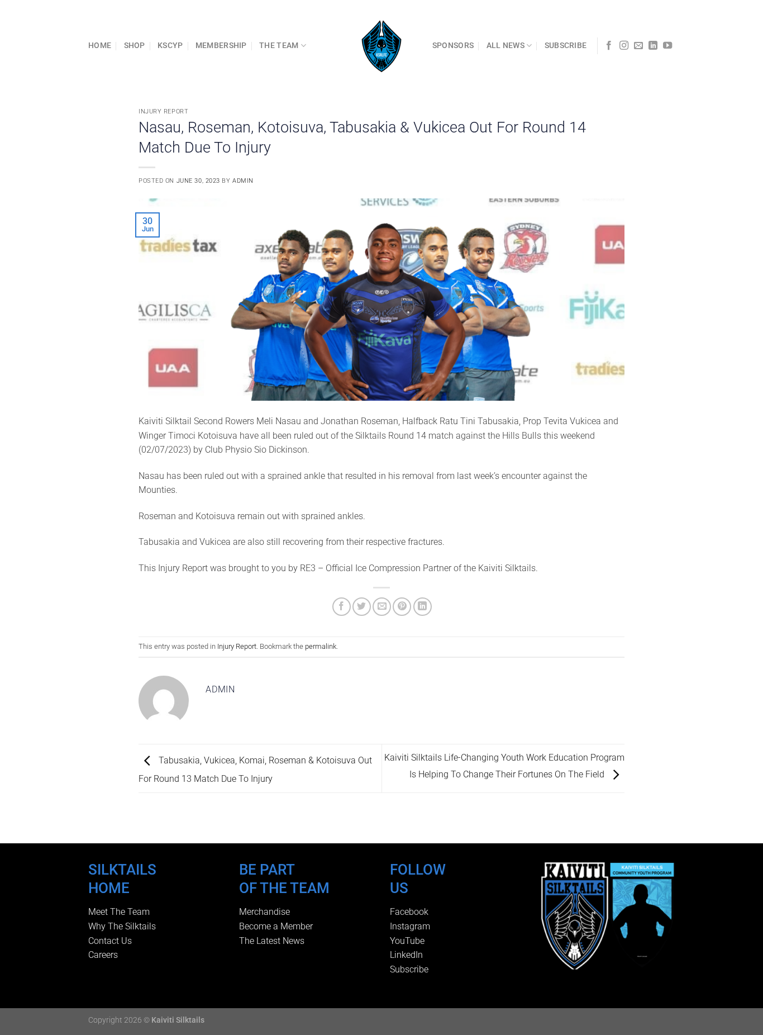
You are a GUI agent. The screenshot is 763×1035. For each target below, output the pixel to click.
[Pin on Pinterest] (402, 606)
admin (243, 180)
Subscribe (409, 969)
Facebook (409, 911)
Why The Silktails (122, 926)
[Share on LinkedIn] (422, 606)
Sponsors (453, 45)
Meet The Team (119, 911)
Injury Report (163, 111)
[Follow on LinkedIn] (652, 46)
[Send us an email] (638, 46)
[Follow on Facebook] (608, 46)
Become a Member (276, 926)
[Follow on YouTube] (667, 46)
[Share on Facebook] (341, 606)
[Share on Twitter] (361, 606)
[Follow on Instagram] (623, 46)
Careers (103, 954)
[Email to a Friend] (382, 606)
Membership (221, 45)
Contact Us (110, 941)
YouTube (407, 941)
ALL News (505, 45)
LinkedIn (406, 954)
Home (99, 45)
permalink (320, 646)
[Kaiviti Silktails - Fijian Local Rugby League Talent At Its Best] (382, 45)
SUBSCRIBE (566, 45)
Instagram (410, 926)
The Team (278, 45)
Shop (134, 45)
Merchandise (264, 911)
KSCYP (170, 45)
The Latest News (271, 941)
